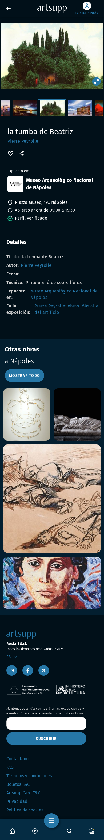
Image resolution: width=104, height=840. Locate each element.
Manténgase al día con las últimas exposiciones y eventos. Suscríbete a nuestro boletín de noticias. (45, 711)
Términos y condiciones (29, 775)
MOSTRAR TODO (24, 375)
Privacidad (16, 801)
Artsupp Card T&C (23, 792)
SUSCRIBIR (46, 738)
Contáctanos (18, 758)
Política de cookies (24, 809)
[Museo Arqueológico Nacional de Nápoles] (15, 184)
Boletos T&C (18, 784)
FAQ (10, 767)
